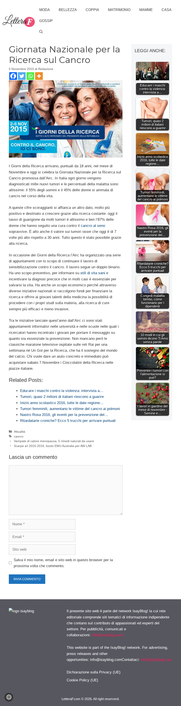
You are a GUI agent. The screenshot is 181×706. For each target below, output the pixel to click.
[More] (39, 76)
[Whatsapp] (30, 76)
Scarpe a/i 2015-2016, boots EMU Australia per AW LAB (53, 446)
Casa (167, 10)
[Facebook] (13, 76)
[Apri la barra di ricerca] (41, 31)
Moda (44, 10)
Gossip (46, 21)
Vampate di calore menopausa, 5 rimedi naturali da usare (54, 441)
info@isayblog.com (107, 635)
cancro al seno (93, 226)
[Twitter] (22, 76)
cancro (18, 436)
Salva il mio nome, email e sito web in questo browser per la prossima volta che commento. (63, 563)
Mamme (146, 10)
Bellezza (68, 10)
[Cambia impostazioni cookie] (8, 697)
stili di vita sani (92, 273)
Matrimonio (119, 10)
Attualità (19, 431)
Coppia (92, 10)
